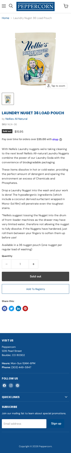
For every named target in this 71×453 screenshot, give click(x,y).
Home (5, 18)
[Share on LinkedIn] (18, 308)
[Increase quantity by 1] (33, 264)
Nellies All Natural (16, 119)
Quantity (7, 256)
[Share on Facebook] (4, 308)
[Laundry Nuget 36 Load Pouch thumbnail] (8, 99)
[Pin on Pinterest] (25, 308)
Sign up (56, 424)
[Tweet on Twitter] (11, 308)
